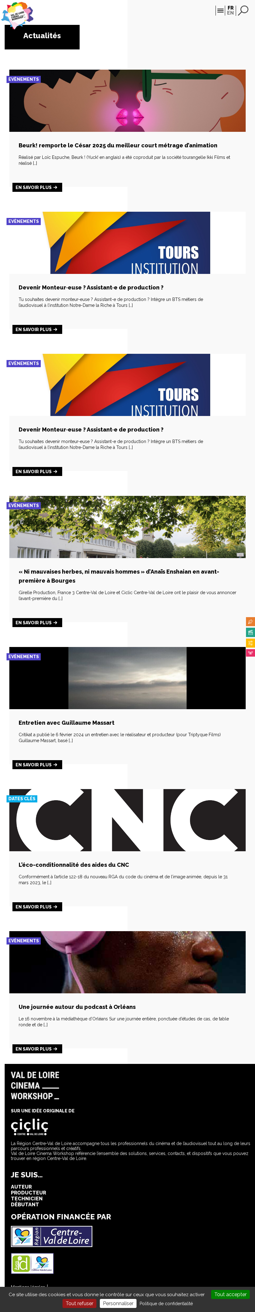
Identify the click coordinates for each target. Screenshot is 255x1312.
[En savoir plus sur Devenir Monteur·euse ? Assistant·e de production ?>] (127, 272)
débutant (25, 1205)
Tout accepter (230, 1294)
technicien (27, 1199)
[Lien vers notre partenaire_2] (32, 1272)
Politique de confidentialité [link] (166, 1303)
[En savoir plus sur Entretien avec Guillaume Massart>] (127, 707)
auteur (21, 1187)
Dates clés (21, 798)
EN (230, 13)
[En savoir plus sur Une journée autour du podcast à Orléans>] (127, 992)
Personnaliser (118, 1303)
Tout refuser (79, 1303)
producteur (28, 1193)
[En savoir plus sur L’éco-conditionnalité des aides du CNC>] (127, 849)
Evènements (23, 79)
